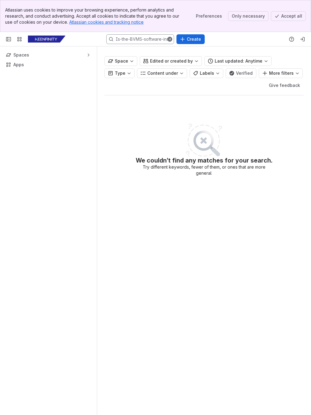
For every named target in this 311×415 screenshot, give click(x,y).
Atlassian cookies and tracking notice (106, 22)
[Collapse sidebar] (8, 39)
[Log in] (302, 39)
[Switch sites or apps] (19, 39)
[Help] (291, 39)
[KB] (47, 39)
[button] (170, 39)
